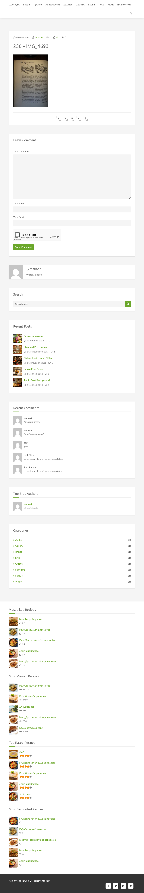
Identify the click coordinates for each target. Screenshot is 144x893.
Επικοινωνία (124, 4)
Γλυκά (91, 4)
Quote (19, 563)
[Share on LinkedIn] (79, 118)
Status (19, 575)
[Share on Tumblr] (85, 118)
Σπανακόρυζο (26, 706)
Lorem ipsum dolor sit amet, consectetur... (43, 459)
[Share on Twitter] (65, 118)
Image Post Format (34, 369)
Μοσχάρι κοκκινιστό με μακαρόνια (37, 661)
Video (18, 581)
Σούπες (80, 4)
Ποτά (101, 4)
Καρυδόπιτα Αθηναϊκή (31, 727)
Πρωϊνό (38, 4)
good (26, 446)
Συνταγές (14, 4)
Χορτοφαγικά (52, 4)
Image (18, 551)
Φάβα (22, 752)
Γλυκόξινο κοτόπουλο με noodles (37, 640)
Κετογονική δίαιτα (33, 335)
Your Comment (21, 151)
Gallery (19, 545)
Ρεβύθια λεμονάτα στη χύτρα (34, 629)
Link (17, 557)
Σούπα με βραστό (29, 650)
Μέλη (111, 4)
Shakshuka (25, 794)
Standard (20, 569)
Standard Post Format (36, 346)
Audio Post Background (37, 380)
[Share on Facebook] (59, 118)
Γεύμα (26, 4)
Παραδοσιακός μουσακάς (33, 696)
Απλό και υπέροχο (32, 422)
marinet (39, 37)
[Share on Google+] (72, 118)
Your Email (18, 217)
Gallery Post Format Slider (38, 358)
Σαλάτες (67, 4)
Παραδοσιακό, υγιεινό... (35, 434)
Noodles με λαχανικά (30, 619)
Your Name (19, 203)
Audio (18, 539)
